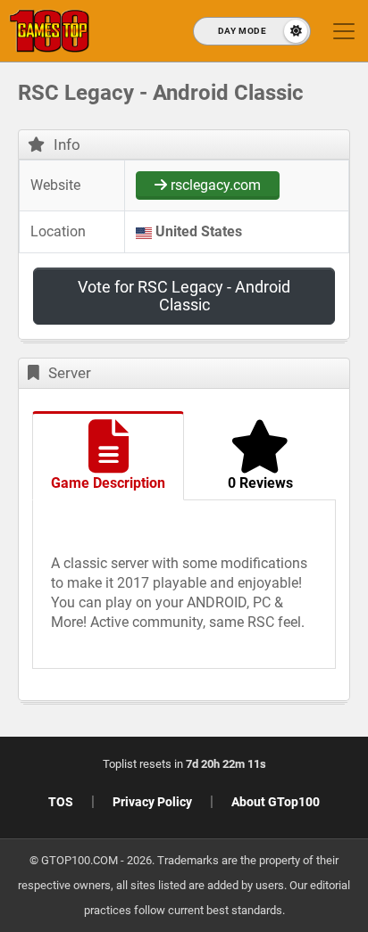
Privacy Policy (152, 802)
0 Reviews (260, 482)
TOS (60, 802)
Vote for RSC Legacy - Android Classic (184, 295)
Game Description (108, 482)
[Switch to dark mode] (252, 31)
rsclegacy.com (214, 185)
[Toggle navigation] (344, 31)
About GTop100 (275, 802)
